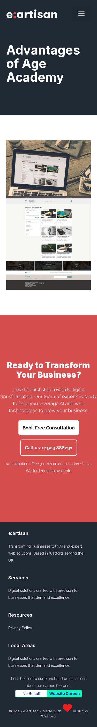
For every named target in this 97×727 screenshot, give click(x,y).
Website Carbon (64, 693)
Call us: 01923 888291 (48, 447)
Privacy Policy (20, 628)
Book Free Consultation (49, 427)
